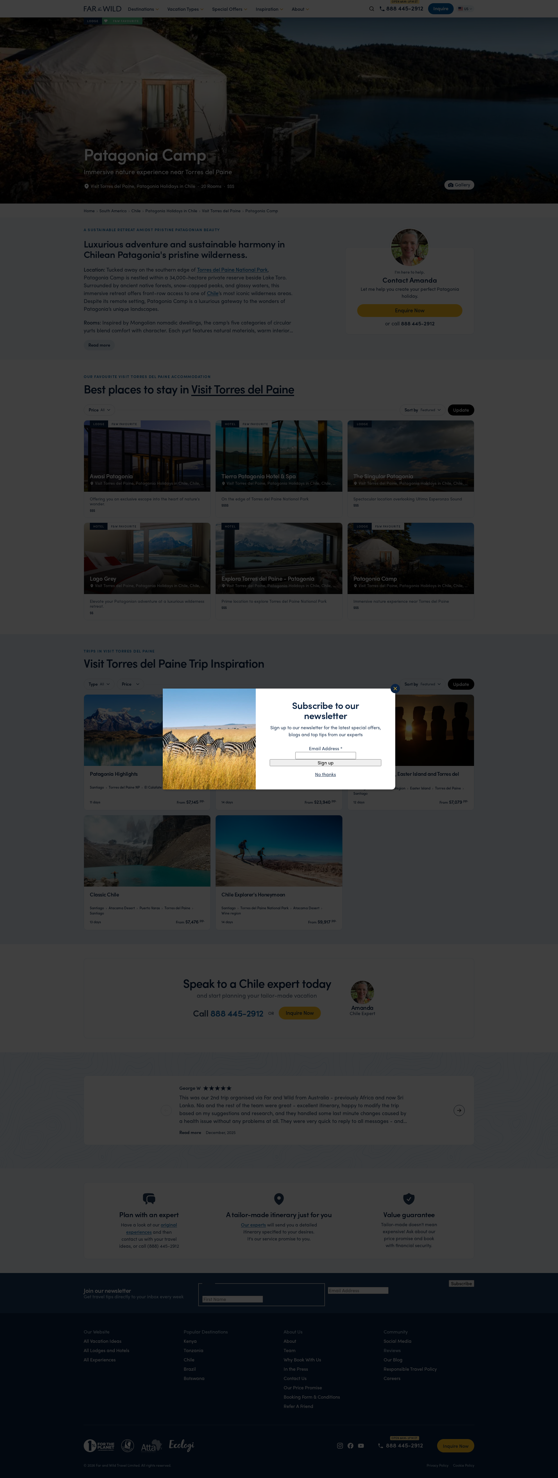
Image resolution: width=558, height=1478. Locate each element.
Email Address (325, 748)
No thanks (325, 774)
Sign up (326, 762)
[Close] (395, 688)
